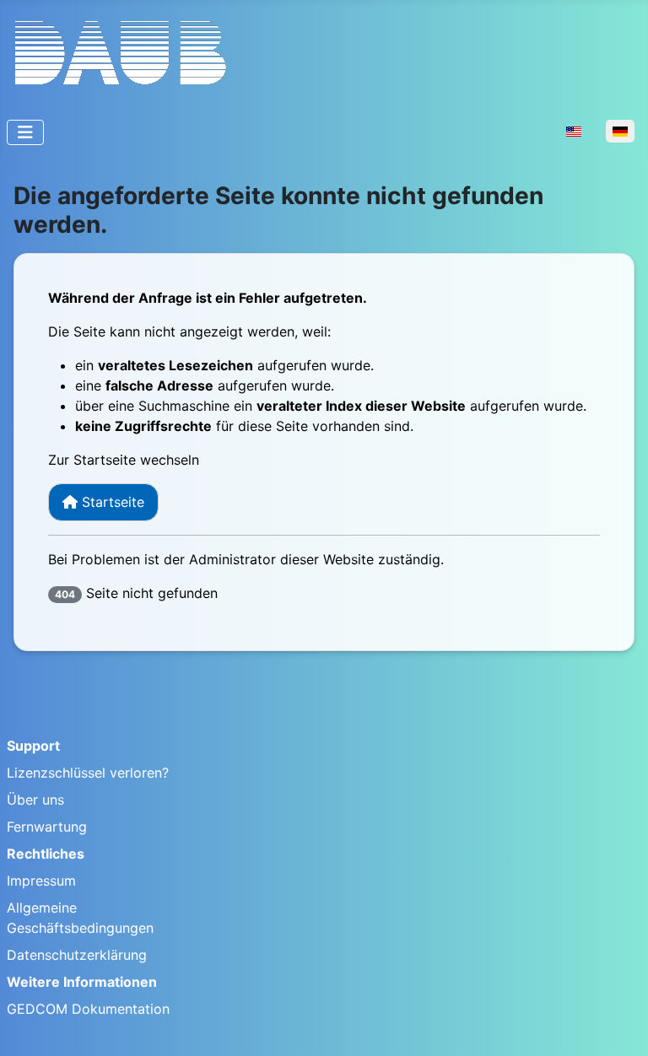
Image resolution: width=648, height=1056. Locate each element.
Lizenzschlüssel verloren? (88, 772)
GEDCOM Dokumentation (88, 1008)
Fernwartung (47, 826)
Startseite (111, 501)
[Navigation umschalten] (25, 132)
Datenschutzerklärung (77, 954)
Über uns (35, 799)
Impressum (41, 880)
